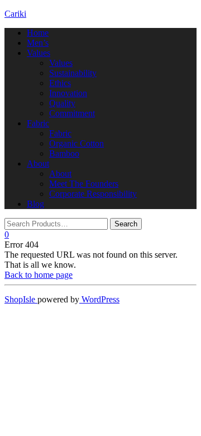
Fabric (38, 123)
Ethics (60, 83)
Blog (35, 203)
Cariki (15, 13)
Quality (62, 103)
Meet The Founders (83, 183)
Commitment (72, 113)
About (38, 163)
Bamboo (64, 153)
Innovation (68, 93)
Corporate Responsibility (93, 193)
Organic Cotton (76, 143)
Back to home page (38, 274)
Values (38, 53)
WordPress (99, 299)
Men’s (38, 43)
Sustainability (73, 73)
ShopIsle (20, 299)
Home (38, 32)
